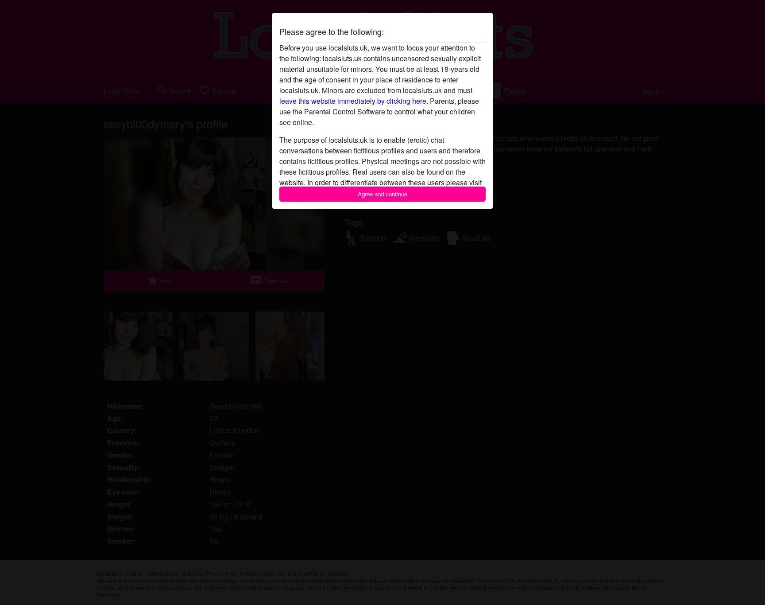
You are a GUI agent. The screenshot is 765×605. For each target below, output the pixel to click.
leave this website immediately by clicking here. (353, 101)
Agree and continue (382, 194)
